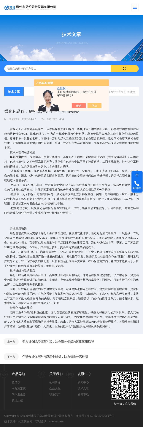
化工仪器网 (25, 421)
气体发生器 (19, 394)
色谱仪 (16, 382)
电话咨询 (137, 188)
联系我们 (55, 394)
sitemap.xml (56, 421)
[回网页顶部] (137, 175)
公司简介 (55, 382)
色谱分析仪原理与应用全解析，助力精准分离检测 (55, 356)
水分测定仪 (19, 388)
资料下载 (83, 394)
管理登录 (40, 421)
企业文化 (55, 388)
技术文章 (14, 91)
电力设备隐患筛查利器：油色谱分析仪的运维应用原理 (58, 341)
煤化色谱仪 (17, 157)
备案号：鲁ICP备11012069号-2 (95, 415)
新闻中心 (83, 382)
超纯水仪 (17, 400)
